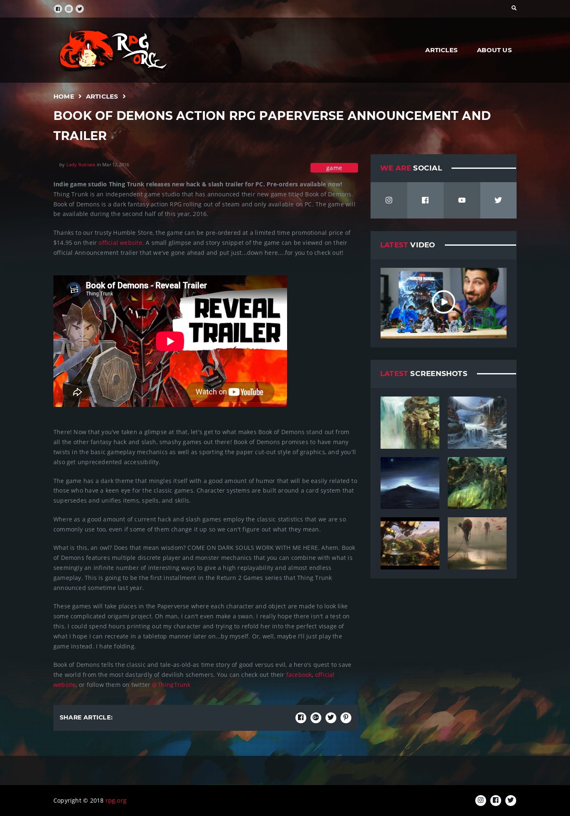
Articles (441, 50)
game (334, 168)
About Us (494, 50)
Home (63, 96)
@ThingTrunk (171, 685)
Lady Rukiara (81, 164)
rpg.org (116, 800)
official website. (121, 243)
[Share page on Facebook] (300, 717)
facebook (298, 675)
